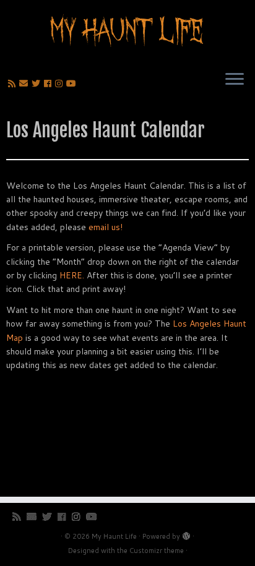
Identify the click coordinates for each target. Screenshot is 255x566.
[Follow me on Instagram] (60, 83)
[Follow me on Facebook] (49, 83)
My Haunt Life (114, 536)
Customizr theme (156, 550)
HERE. (71, 275)
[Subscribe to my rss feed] (13, 83)
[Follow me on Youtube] (73, 83)
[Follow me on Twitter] (38, 83)
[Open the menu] (234, 80)
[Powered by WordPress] (186, 534)
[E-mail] (25, 83)
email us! (106, 227)
